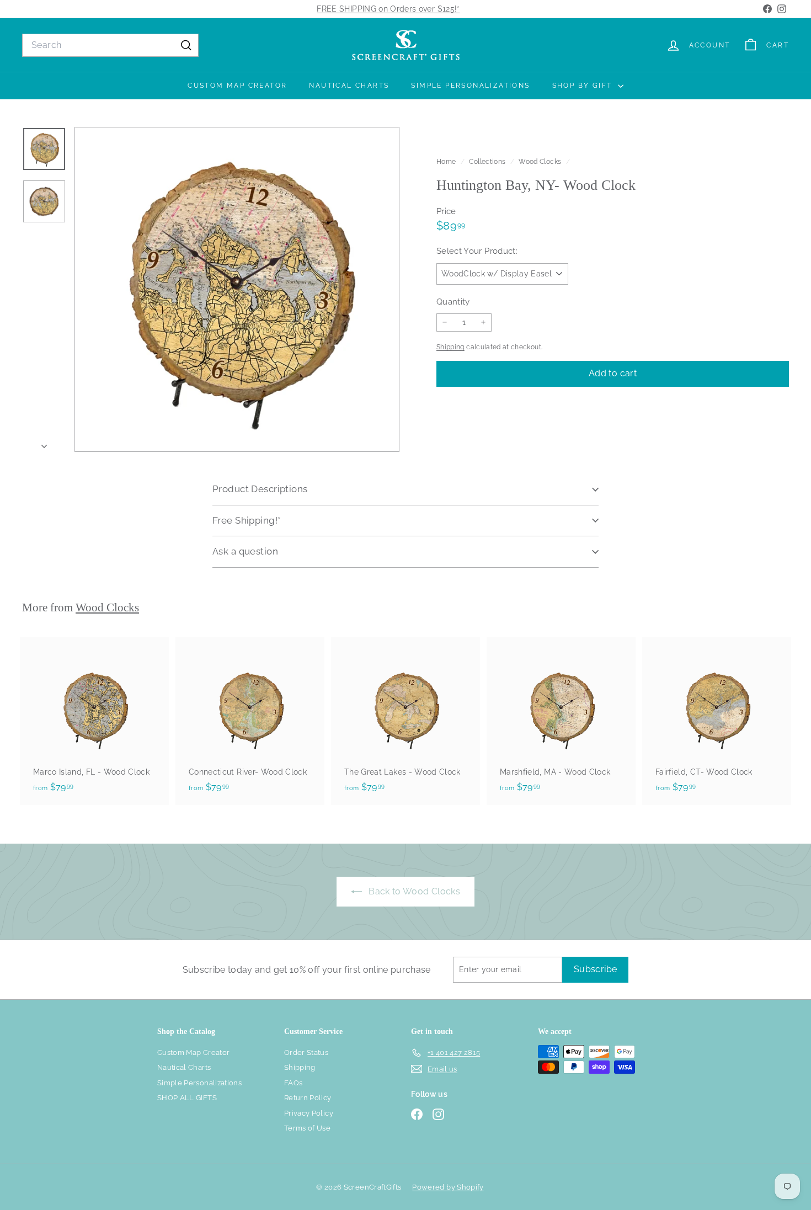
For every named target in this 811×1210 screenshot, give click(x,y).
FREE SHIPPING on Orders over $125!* (388, 8)
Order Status (306, 1052)
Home (447, 162)
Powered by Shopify (447, 1187)
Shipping (450, 347)
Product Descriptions (260, 488)
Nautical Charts (349, 85)
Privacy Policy (308, 1113)
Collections (488, 162)
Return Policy (308, 1098)
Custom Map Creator (237, 85)
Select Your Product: (476, 251)
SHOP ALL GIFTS (187, 1098)
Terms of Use (307, 1128)
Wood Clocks (540, 162)
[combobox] (110, 45)
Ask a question (245, 551)
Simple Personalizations (470, 85)
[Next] (44, 443)
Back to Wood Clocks (413, 891)
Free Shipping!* (246, 520)
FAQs (293, 1083)
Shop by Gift (583, 85)
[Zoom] (237, 289)
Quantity (453, 301)
